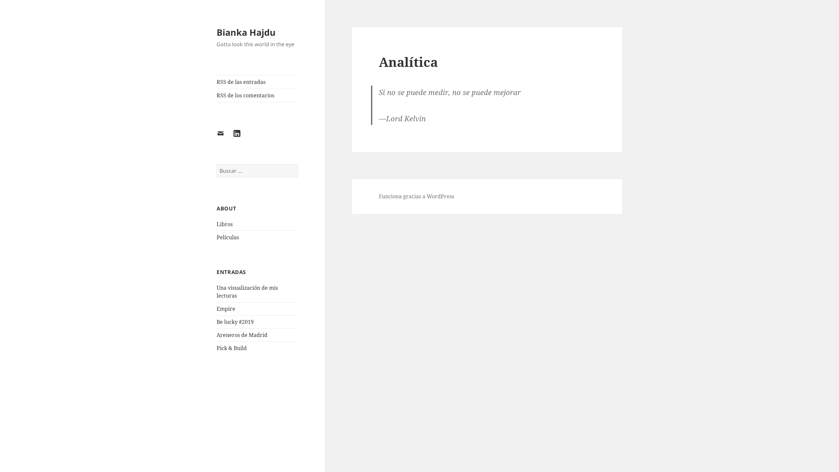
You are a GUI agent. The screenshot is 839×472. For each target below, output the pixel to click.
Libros (225, 224)
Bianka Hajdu (246, 32)
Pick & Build (232, 348)
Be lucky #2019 (235, 321)
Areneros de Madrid (242, 335)
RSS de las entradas (241, 82)
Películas (228, 237)
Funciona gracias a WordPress (416, 196)
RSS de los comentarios (245, 95)
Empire (226, 308)
